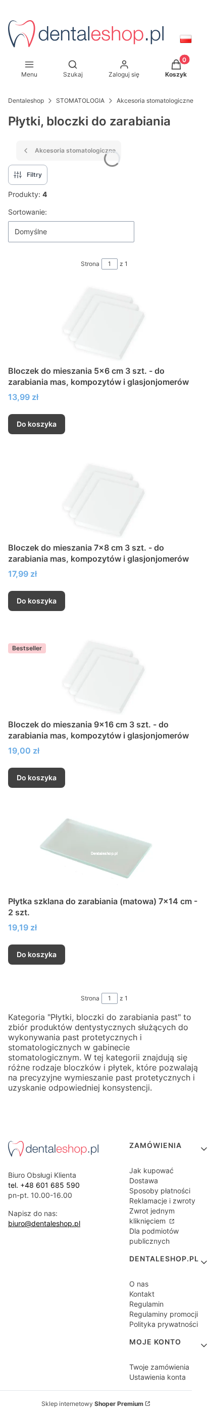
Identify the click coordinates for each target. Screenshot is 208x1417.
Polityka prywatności (163, 1324)
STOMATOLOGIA (80, 100)
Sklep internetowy (92, 1403)
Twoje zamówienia (159, 1367)
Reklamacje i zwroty (162, 1200)
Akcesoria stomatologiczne (155, 100)
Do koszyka (37, 424)
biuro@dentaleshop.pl (44, 1223)
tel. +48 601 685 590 (44, 1185)
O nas (138, 1283)
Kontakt (141, 1294)
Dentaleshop (26, 100)
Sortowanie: (27, 212)
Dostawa (143, 1180)
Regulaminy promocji (163, 1314)
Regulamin (146, 1304)
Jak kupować (151, 1170)
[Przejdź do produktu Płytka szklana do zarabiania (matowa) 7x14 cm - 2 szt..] (104, 854)
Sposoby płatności (159, 1190)
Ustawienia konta (157, 1377)
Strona (90, 263)
